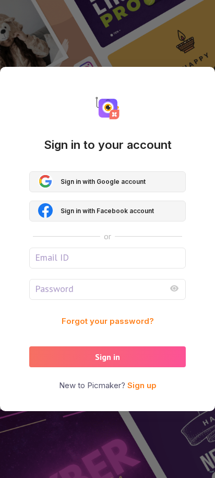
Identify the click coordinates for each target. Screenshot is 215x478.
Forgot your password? (108, 321)
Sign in (107, 357)
